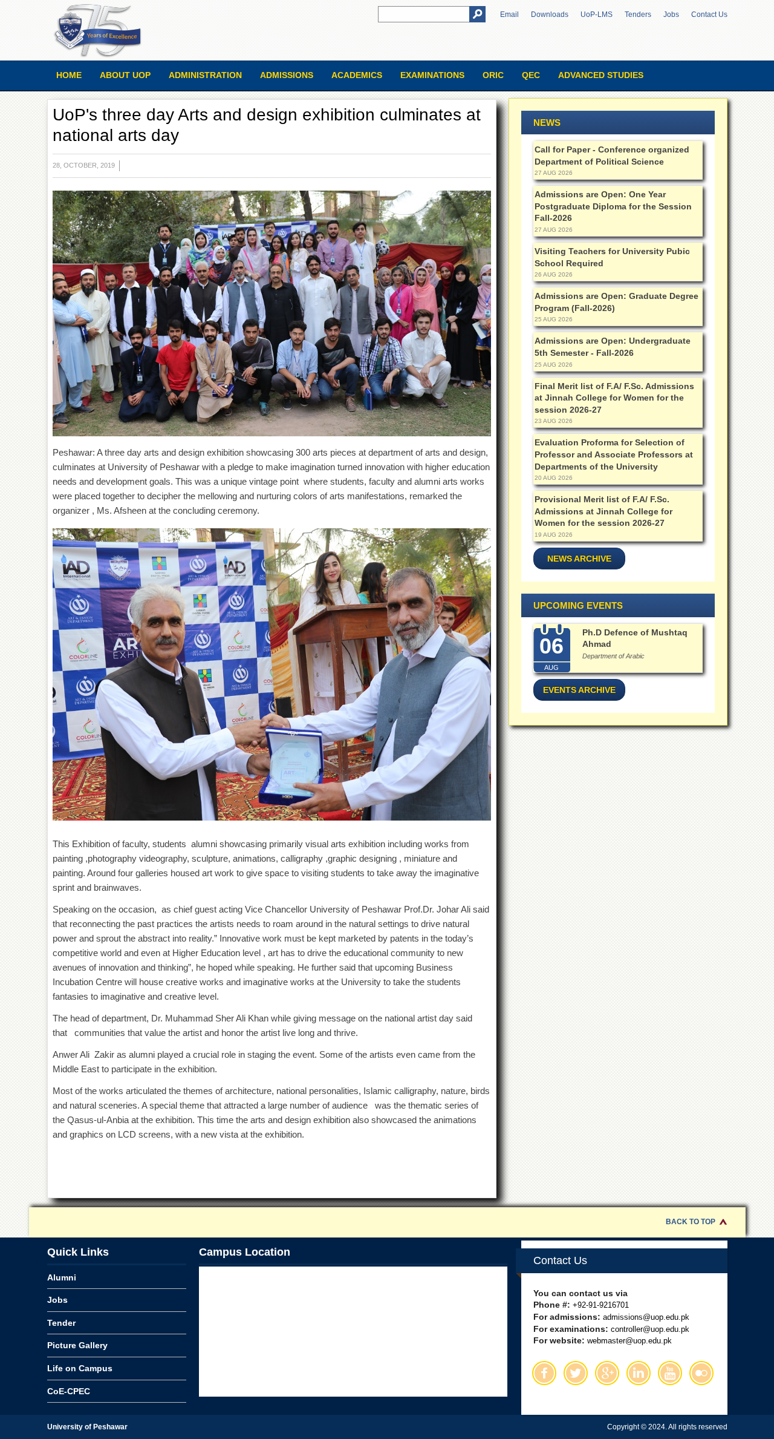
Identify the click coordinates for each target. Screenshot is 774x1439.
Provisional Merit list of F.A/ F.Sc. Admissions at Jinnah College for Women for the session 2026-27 (603, 511)
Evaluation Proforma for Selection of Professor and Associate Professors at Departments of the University (614, 454)
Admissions (286, 75)
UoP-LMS (596, 14)
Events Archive (579, 690)
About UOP (125, 75)
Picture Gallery (77, 1345)
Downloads (549, 14)
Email (509, 14)
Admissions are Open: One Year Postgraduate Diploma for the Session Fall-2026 (613, 206)
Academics (356, 75)
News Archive (579, 558)
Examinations (432, 75)
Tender (61, 1323)
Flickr (701, 1373)
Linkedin (638, 1373)
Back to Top (690, 1221)
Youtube (670, 1373)
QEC (531, 75)
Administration (205, 75)
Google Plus (607, 1373)
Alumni (61, 1277)
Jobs (671, 14)
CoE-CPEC (68, 1391)
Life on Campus (79, 1368)
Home (69, 75)
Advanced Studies (600, 75)
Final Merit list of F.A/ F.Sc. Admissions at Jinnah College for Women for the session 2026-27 (614, 398)
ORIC (493, 75)
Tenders (638, 14)
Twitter (576, 1373)
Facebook (544, 1373)
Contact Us (709, 14)
